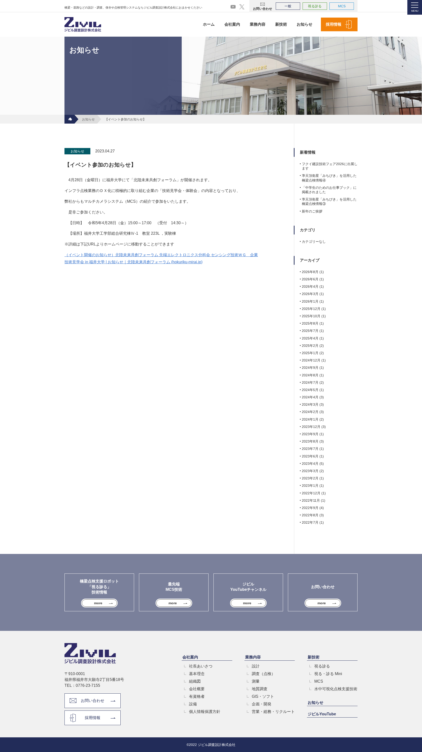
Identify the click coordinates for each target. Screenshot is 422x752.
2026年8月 (310, 272)
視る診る (315, 6)
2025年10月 (311, 316)
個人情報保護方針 (204, 712)
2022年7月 (310, 522)
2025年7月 (310, 331)
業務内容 (257, 24)
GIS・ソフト (263, 697)
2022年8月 (310, 515)
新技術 (281, 24)
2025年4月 (310, 338)
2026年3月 (310, 294)
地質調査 (259, 689)
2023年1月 (310, 485)
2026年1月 (310, 301)
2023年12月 (311, 427)
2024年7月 (310, 382)
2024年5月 (310, 390)
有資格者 (197, 697)
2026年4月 (310, 286)
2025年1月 (310, 353)
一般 (288, 6)
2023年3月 (310, 471)
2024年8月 (310, 375)
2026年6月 (310, 279)
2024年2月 (310, 412)
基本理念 (197, 674)
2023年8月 (310, 441)
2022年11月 (311, 500)
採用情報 (333, 24)
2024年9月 (310, 368)
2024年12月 (311, 360)
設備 (193, 704)
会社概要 (197, 689)
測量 (256, 681)
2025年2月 (310, 346)
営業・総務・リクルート (273, 712)
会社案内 (232, 24)
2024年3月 (310, 404)
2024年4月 (310, 397)
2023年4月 (310, 464)
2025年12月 (311, 309)
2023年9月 (310, 434)
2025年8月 (310, 323)
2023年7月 (310, 449)
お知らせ (304, 24)
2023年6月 (310, 456)
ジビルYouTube (322, 714)
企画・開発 (261, 704)
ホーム (209, 24)
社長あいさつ (200, 666)
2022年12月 (311, 493)
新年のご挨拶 (312, 211)
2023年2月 (310, 478)
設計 (256, 666)
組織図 (195, 681)
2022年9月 (310, 508)
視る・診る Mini (328, 674)
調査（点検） (263, 674)
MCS (342, 6)
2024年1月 (310, 419)
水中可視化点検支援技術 (335, 689)
